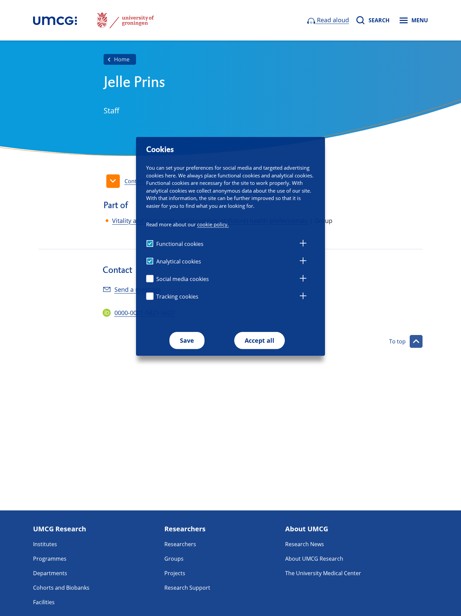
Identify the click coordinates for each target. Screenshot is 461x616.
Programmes (49, 558)
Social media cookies (182, 279)
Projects (174, 573)
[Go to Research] (55, 20)
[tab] (303, 244)
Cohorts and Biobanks (61, 587)
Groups (174, 558)
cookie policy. (213, 224)
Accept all (259, 340)
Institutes (45, 544)
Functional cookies (180, 244)
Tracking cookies (177, 296)
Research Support (187, 587)
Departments (50, 573)
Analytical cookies (178, 261)
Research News (304, 544)
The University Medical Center (323, 573)
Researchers (180, 544)
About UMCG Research (314, 558)
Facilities (44, 602)
